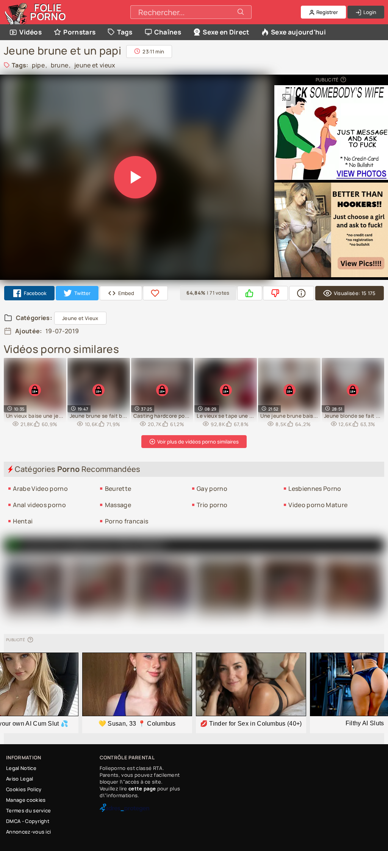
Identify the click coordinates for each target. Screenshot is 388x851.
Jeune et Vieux (80, 318)
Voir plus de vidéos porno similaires (197, 441)
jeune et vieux (94, 65)
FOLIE (48, 12)
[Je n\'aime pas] (275, 293)
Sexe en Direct (226, 32)
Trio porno (212, 505)
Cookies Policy (23, 789)
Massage (118, 505)
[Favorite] (155, 293)
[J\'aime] (249, 293)
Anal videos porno (39, 505)
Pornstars (79, 32)
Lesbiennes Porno (314, 488)
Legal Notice (21, 768)
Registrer (326, 12)
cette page (142, 788)
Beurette (118, 488)
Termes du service (28, 810)
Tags (124, 32)
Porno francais (126, 521)
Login (369, 12)
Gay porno (212, 488)
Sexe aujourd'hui (298, 32)
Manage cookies (25, 799)
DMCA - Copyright (27, 821)
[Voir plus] (301, 293)
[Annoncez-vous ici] (343, 80)
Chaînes (167, 32)
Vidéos (30, 32)
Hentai (23, 521)
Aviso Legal (19, 778)
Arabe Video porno (40, 488)
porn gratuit (142, 545)
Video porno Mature (317, 505)
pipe (38, 65)
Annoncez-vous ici (28, 831)
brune (60, 65)
